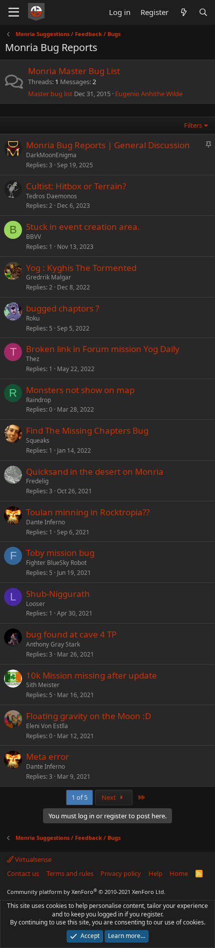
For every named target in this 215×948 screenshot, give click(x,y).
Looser (35, 603)
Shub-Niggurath (58, 593)
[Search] (203, 12)
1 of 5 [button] (80, 797)
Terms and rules (70, 873)
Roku (33, 318)
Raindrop (38, 400)
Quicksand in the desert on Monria (95, 471)
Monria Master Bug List (74, 71)
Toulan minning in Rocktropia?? (88, 512)
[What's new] (183, 12)
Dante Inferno (45, 522)
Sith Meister (43, 685)
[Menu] (14, 12)
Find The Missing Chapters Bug (87, 430)
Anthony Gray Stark (53, 644)
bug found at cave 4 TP (71, 634)
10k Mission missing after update (91, 675)
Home (179, 873)
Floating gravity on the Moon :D (88, 716)
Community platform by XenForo (86, 891)
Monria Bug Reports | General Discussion (108, 145)
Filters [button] (193, 125)
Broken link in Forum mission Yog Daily (103, 349)
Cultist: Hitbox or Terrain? (76, 186)
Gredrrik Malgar (48, 277)
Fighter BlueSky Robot (56, 562)
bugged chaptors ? (62, 308)
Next (110, 797)
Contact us (23, 873)
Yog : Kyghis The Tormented (81, 267)
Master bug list (50, 93)
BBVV (33, 236)
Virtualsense (33, 859)
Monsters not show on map (80, 390)
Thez (33, 359)
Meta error (47, 756)
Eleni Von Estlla (47, 726)
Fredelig (37, 481)
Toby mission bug (60, 552)
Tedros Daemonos (51, 196)
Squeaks (38, 440)
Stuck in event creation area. (83, 226)
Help (155, 873)
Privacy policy (120, 873)
